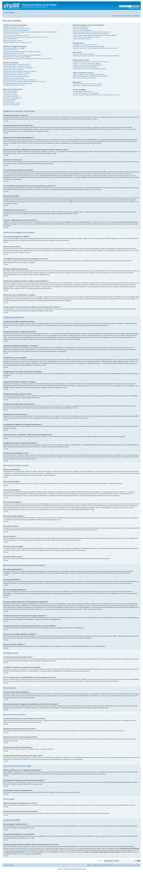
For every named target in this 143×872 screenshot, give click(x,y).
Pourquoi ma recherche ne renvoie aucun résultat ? (87, 63)
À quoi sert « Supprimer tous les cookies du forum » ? (17, 42)
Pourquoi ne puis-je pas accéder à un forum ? (15, 74)
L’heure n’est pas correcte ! (10, 49)
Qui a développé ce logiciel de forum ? (83, 91)
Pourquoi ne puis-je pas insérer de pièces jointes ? (17, 76)
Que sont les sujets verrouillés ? (12, 103)
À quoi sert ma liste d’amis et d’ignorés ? (84, 54)
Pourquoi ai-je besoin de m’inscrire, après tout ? (16, 28)
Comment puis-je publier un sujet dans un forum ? (16, 64)
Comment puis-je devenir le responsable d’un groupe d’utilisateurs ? (91, 33)
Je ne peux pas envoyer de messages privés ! (85, 44)
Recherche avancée (134, 8)
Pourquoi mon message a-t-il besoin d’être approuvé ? (18, 83)
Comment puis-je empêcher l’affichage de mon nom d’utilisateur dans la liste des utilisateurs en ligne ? (30, 32)
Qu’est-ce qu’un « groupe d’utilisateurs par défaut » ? (87, 37)
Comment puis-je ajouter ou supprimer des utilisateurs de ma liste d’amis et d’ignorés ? (96, 55)
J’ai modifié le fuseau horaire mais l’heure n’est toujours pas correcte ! (22, 51)
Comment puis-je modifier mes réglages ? (14, 48)
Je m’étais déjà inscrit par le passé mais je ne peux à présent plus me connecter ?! (25, 37)
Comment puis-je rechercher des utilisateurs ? (85, 66)
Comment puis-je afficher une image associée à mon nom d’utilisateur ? (22, 55)
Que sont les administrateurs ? (81, 26)
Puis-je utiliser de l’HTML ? (10, 92)
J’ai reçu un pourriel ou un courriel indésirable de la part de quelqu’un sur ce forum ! (95, 48)
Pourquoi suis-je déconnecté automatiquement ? (16, 30)
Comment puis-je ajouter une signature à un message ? (18, 67)
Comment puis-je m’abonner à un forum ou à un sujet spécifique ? (90, 76)
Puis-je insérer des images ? (11, 96)
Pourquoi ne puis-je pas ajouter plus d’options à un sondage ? (20, 71)
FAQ (114, 15)
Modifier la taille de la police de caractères (138, 12)
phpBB (66, 868)
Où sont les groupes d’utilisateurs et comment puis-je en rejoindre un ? (92, 32)
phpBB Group (52, 826)
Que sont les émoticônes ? (10, 94)
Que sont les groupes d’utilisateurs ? (83, 30)
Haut (6, 121)
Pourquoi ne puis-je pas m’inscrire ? (13, 40)
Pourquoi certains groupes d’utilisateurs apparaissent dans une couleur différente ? (95, 35)
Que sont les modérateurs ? (80, 28)
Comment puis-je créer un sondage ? (13, 69)
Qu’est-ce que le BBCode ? (10, 91)
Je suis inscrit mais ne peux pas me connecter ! (16, 35)
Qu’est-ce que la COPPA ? (10, 38)
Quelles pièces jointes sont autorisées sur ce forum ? (87, 83)
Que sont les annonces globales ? (12, 98)
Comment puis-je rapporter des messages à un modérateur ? (20, 80)
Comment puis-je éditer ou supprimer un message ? (17, 66)
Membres (120, 15)
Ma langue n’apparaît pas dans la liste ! (13, 53)
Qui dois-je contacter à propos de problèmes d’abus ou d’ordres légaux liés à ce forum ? (97, 94)
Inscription (128, 15)
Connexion (137, 15)
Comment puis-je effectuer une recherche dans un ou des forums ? (91, 61)
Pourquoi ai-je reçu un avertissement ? (13, 78)
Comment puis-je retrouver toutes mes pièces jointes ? (87, 85)
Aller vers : (100, 860)
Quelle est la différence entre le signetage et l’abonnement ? (89, 74)
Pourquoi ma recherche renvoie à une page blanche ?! (87, 65)
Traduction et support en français (65, 869)
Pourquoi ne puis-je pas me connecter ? (14, 26)
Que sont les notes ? (9, 101)
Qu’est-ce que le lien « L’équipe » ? (82, 38)
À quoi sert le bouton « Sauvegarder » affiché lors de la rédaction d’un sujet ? (24, 81)
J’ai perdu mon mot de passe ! (11, 33)
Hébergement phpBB (80, 869)
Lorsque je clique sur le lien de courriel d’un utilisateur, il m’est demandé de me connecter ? (27, 58)
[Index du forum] (12, 5)
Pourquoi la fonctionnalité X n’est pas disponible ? (86, 93)
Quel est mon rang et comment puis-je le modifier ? (17, 56)
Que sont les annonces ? (10, 99)
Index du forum (9, 12)
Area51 (117, 836)
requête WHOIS (20, 848)
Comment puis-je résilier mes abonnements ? (85, 78)
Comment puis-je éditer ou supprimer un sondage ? (17, 73)
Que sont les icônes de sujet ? (11, 104)
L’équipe (89, 865)
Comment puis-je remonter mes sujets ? (14, 85)
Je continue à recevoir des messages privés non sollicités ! (89, 46)
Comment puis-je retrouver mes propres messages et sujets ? (90, 68)
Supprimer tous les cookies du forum (102, 865)
